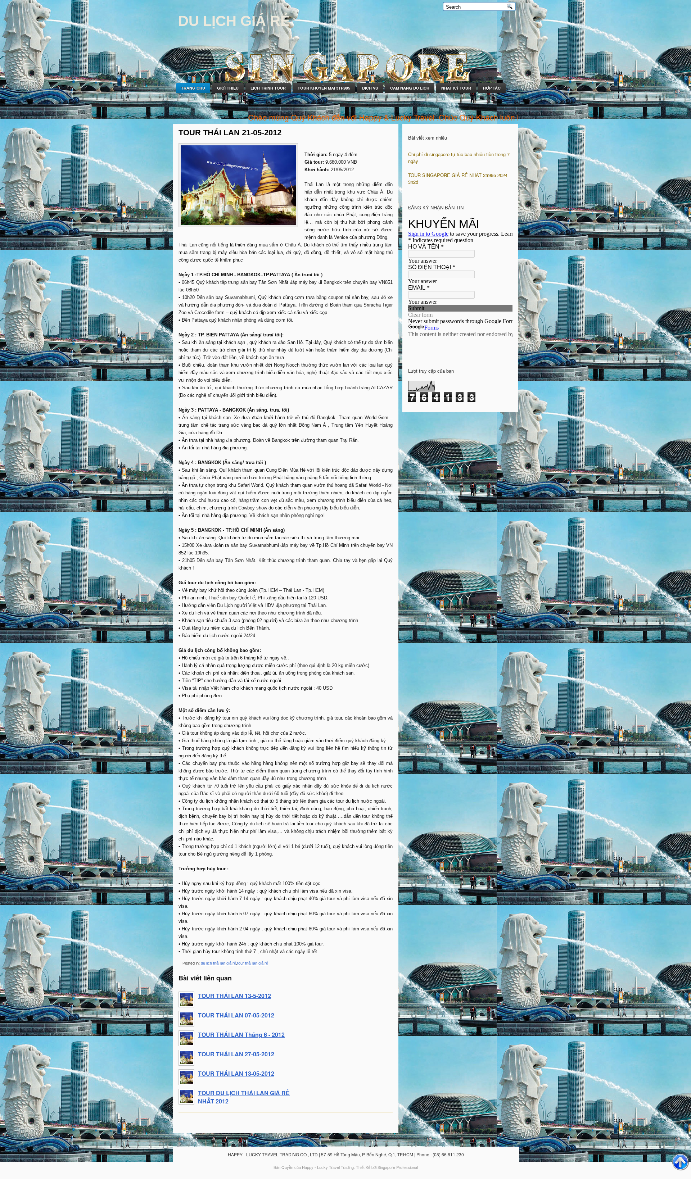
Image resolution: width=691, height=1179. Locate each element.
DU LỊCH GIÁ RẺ (234, 21)
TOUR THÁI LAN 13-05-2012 (236, 1073)
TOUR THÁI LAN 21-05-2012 (230, 132)
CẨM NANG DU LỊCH (409, 88)
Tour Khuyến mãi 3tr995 (324, 88)
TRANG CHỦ (193, 88)
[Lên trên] (680, 1162)
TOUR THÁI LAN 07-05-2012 (236, 1015)
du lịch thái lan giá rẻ (218, 963)
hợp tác (492, 88)
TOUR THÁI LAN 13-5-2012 (234, 996)
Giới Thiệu (228, 88)
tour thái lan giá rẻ (252, 963)
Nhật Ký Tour (456, 88)
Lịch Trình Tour (268, 88)
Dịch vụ (370, 88)
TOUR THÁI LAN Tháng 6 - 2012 (241, 1034)
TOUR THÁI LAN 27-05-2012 (236, 1054)
